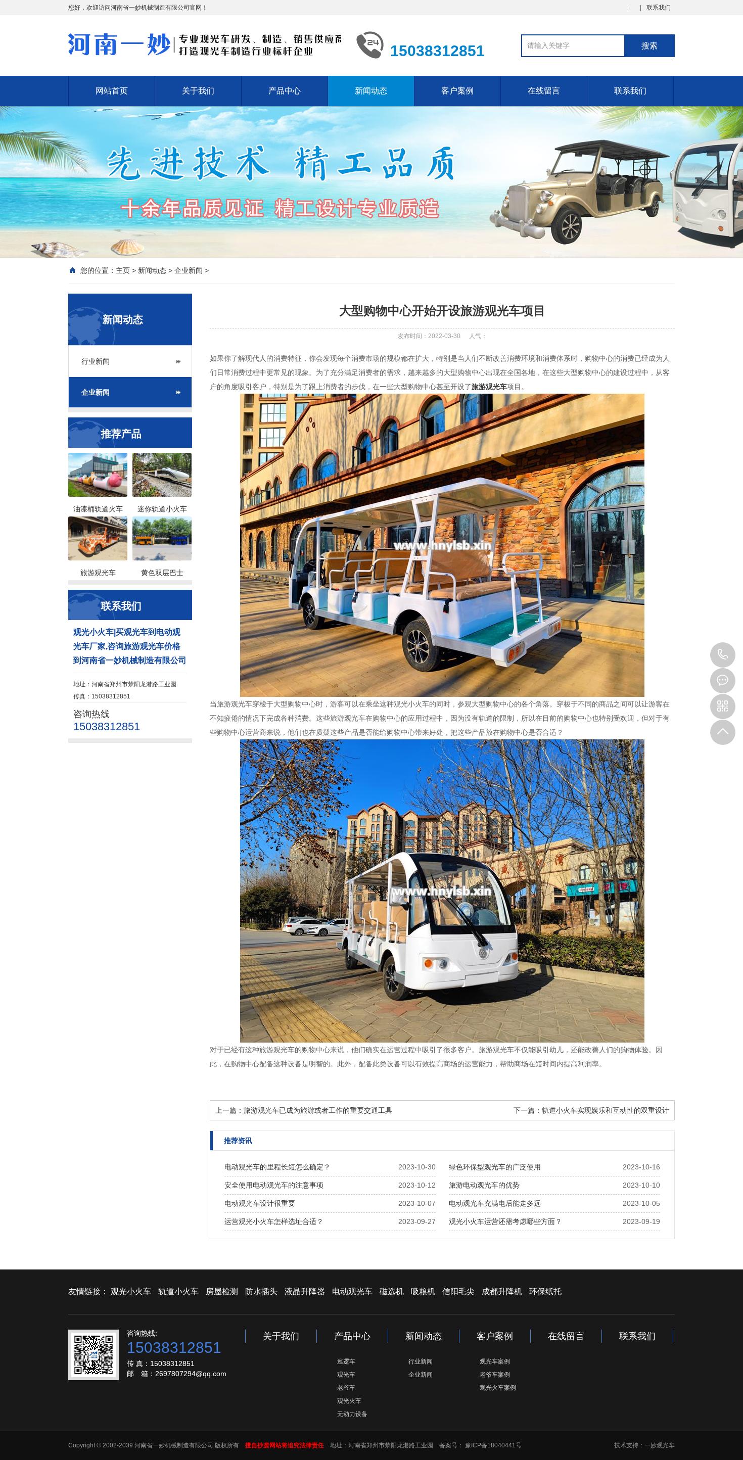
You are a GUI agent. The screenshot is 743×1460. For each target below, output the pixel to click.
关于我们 (198, 90)
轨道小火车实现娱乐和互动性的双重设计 (605, 1110)
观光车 (346, 1374)
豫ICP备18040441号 (492, 1445)
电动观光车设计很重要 (259, 1203)
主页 (123, 270)
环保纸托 (545, 1291)
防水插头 (261, 1291)
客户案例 (457, 90)
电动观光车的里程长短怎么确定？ (277, 1167)
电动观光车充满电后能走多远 (495, 1203)
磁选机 (392, 1291)
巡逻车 (346, 1361)
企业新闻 (188, 270)
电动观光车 (352, 1291)
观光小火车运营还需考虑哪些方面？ (505, 1221)
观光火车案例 (498, 1387)
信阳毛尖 (458, 1291)
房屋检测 (222, 1291)
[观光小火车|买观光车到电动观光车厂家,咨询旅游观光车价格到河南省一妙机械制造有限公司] (204, 44)
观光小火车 (131, 1291)
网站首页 (112, 90)
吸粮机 (423, 1291)
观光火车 (349, 1400)
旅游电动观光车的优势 (484, 1185)
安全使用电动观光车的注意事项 (273, 1185)
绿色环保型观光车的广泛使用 (495, 1167)
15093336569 (722, 655)
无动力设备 (352, 1414)
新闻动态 (371, 90)
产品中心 (284, 90)
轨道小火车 (178, 1291)
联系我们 (658, 7)
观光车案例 (495, 1361)
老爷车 (346, 1387)
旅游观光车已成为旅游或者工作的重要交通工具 (318, 1110)
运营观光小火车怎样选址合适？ (273, 1221)
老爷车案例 (495, 1374)
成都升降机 (502, 1291)
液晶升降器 (305, 1291)
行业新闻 (95, 361)
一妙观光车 (659, 1445)
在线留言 (544, 90)
